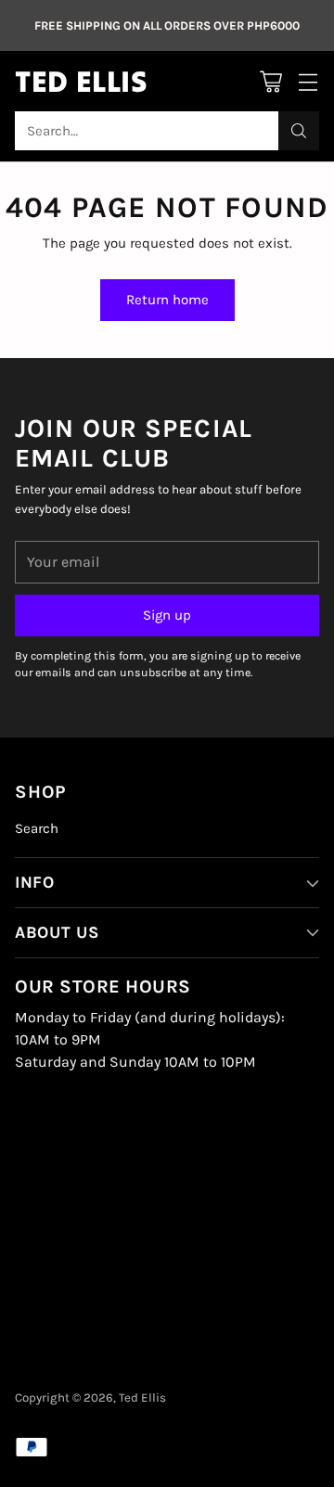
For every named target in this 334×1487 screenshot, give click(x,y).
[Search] (298, 130)
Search (36, 828)
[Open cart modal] (270, 81)
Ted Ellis (142, 1397)
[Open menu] (308, 81)
